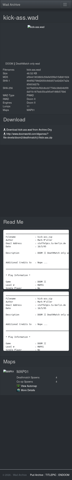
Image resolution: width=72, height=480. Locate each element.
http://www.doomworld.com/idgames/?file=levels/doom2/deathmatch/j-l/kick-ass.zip (27, 135)
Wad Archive (11, 4)
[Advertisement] (36, 181)
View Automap (29, 386)
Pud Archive (36, 475)
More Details (28, 390)
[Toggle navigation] (65, 4)
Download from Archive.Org (29, 129)
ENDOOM (63, 475)
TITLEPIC (50, 475)
